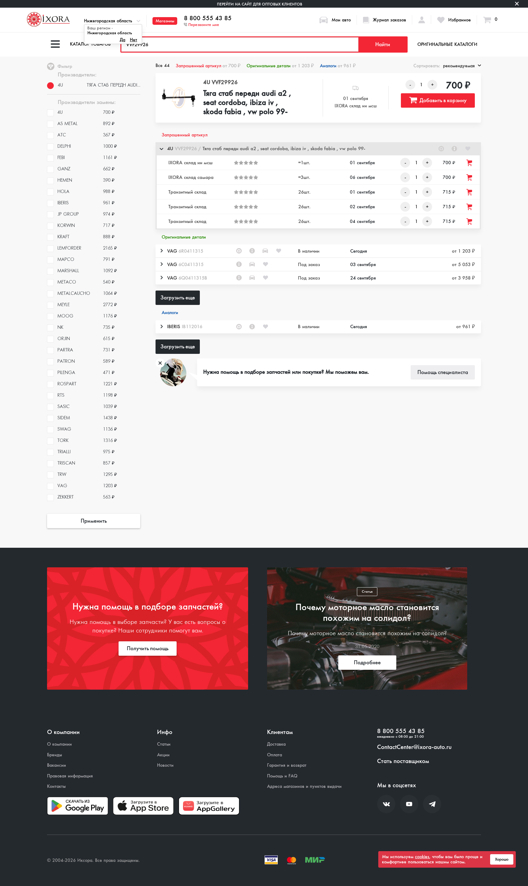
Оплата (274, 755)
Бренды (54, 755)
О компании (59, 744)
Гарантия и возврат (286, 765)
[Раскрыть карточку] (161, 250)
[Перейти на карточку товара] (179, 97)
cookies (422, 857)
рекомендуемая (459, 66)
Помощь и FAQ (282, 776)
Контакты (56, 786)
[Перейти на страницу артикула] (454, 148)
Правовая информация (70, 776)
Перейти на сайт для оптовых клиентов (259, 4)
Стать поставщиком (403, 761)
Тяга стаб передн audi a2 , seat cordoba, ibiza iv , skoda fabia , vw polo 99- (247, 103)
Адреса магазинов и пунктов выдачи (304, 786)
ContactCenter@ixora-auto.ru (414, 747)
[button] (318, 148)
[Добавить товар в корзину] (470, 163)
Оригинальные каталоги (447, 44)
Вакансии (56, 765)
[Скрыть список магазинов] (161, 148)
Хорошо (501, 859)
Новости (165, 765)
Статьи (163, 744)
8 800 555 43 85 (208, 18)
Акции (163, 755)
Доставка (276, 744)
